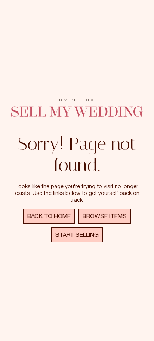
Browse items (105, 216)
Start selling (77, 234)
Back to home (49, 216)
